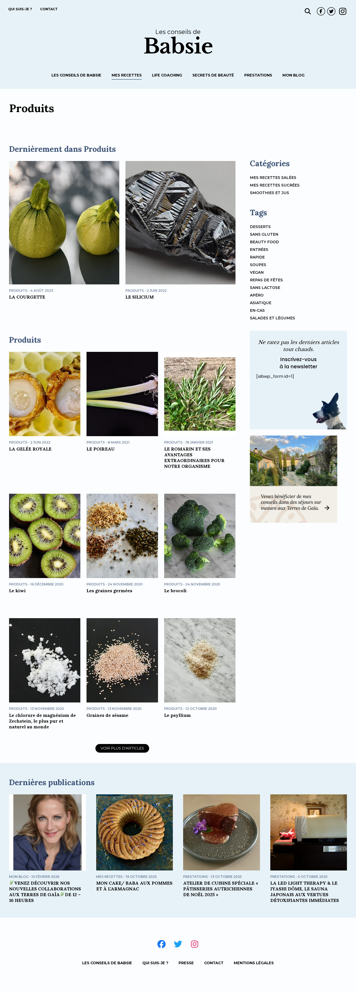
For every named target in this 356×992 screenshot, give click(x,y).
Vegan (257, 272)
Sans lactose (265, 287)
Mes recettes (127, 75)
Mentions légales (254, 963)
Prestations (258, 75)
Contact (49, 9)
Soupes (258, 265)
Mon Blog (293, 75)
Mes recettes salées (273, 177)
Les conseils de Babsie (76, 75)
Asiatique (260, 303)
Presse (186, 963)
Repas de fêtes (266, 280)
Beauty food (264, 242)
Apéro (256, 295)
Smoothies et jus (269, 193)
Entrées (259, 249)
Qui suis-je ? (20, 9)
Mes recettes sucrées (275, 185)
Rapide (257, 257)
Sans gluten (264, 234)
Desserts (260, 227)
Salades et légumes (272, 318)
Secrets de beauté (213, 75)
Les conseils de (178, 42)
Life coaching (167, 75)
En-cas (257, 310)
